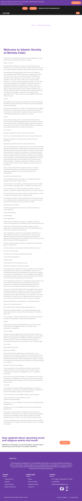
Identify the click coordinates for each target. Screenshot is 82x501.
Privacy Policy (74, 497)
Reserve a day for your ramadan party (49, 8)
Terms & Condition (62, 497)
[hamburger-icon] (78, 13)
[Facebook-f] (62, 489)
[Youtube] (67, 489)
